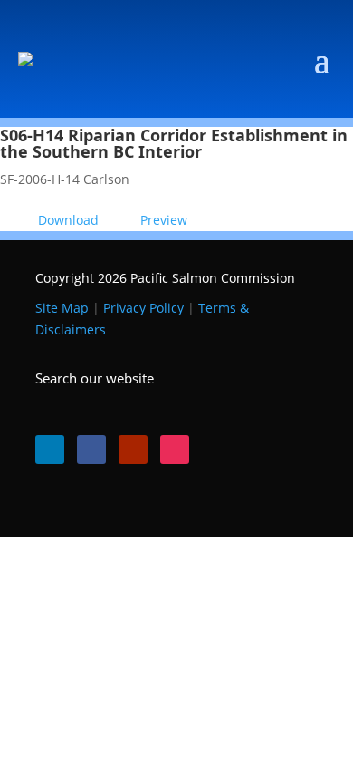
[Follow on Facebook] (91, 449)
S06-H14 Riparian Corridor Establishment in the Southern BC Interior (174, 143)
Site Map (62, 307)
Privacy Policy (143, 307)
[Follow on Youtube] (133, 449)
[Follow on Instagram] (174, 449)
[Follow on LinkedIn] (49, 449)
